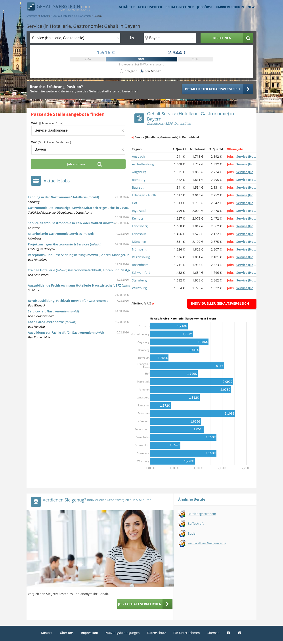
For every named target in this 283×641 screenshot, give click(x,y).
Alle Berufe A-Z (141, 303)
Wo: (51, 142)
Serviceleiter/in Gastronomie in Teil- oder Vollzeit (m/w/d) (71, 223)
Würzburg (139, 288)
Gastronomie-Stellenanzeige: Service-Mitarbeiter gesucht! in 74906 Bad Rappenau (89, 208)
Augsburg (139, 172)
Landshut (139, 234)
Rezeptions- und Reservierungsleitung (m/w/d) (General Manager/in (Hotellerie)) (88, 255)
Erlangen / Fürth (144, 195)
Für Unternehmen (186, 633)
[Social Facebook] (229, 633)
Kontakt (46, 633)
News (251, 7)
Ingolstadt (139, 211)
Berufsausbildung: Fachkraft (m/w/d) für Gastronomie (68, 300)
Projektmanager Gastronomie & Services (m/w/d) (64, 244)
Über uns (67, 633)
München (139, 241)
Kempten (138, 218)
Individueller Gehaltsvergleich (220, 303)
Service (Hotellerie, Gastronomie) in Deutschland (167, 137)
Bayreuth (138, 187)
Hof (134, 203)
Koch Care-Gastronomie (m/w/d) (52, 322)
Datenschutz (156, 633)
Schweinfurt (141, 272)
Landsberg (140, 226)
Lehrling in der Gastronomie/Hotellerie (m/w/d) (63, 197)
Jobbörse (204, 7)
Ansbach (138, 156)
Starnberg (139, 280)
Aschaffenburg (143, 164)
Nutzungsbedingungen (122, 633)
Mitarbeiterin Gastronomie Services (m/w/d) (61, 234)
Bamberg (138, 180)
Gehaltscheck (150, 7)
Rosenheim (140, 265)
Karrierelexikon (230, 7)
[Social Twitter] (240, 633)
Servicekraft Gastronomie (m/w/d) (53, 311)
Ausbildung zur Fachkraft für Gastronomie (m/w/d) (66, 332)
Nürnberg (139, 249)
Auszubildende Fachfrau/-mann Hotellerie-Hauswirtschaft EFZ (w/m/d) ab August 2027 (92, 285)
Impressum (89, 633)
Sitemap (213, 633)
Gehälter (127, 7)
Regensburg (141, 257)
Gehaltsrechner (179, 7)
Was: (47, 123)
